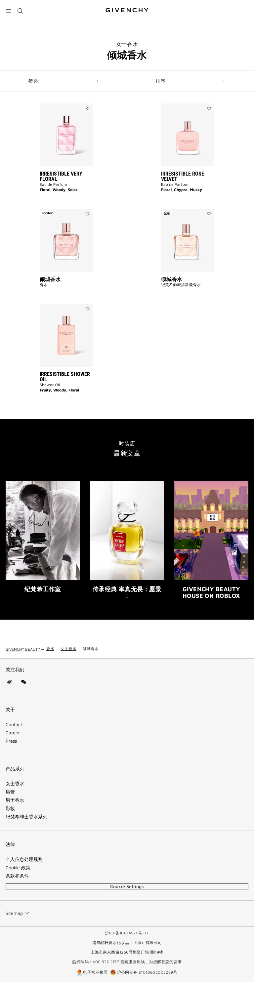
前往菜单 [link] (13, 4)
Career (13, 732)
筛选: (33, 81)
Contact (14, 724)
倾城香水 (50, 279)
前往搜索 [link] (53, 4)
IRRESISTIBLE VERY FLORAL (61, 176)
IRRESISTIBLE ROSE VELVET (182, 176)
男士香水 (15, 800)
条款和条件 (17, 876)
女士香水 (127, 44)
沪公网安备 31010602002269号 (146, 972)
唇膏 (10, 792)
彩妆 (10, 808)
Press (11, 741)
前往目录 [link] (33, 4)
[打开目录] (8, 11)
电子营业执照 (95, 972)
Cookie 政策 (18, 867)
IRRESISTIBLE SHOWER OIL (65, 377)
